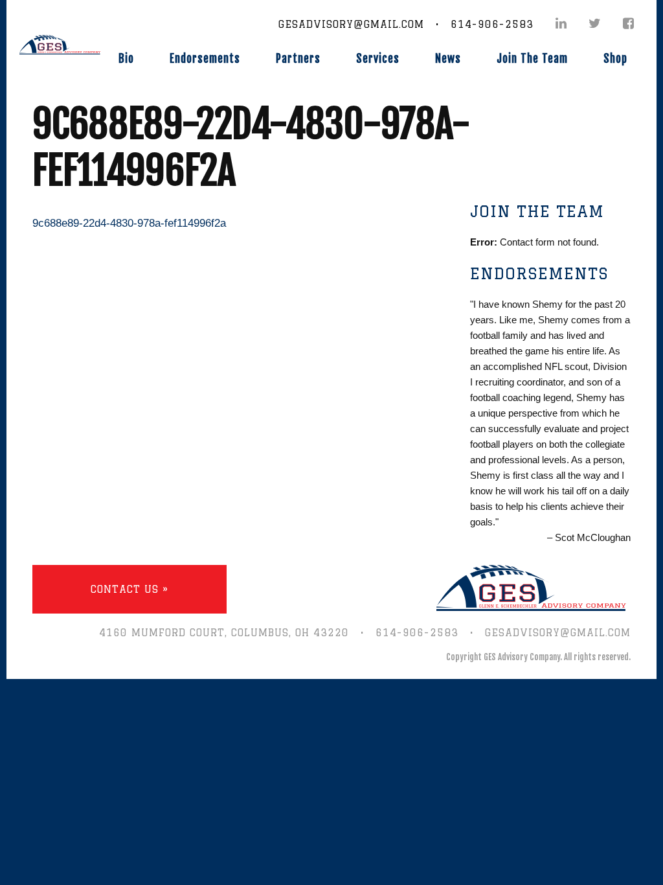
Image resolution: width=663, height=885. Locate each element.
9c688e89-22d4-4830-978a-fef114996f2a (129, 223)
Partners (298, 58)
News (448, 58)
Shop (615, 58)
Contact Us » (129, 589)
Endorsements (205, 58)
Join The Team (532, 58)
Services (377, 58)
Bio (126, 58)
